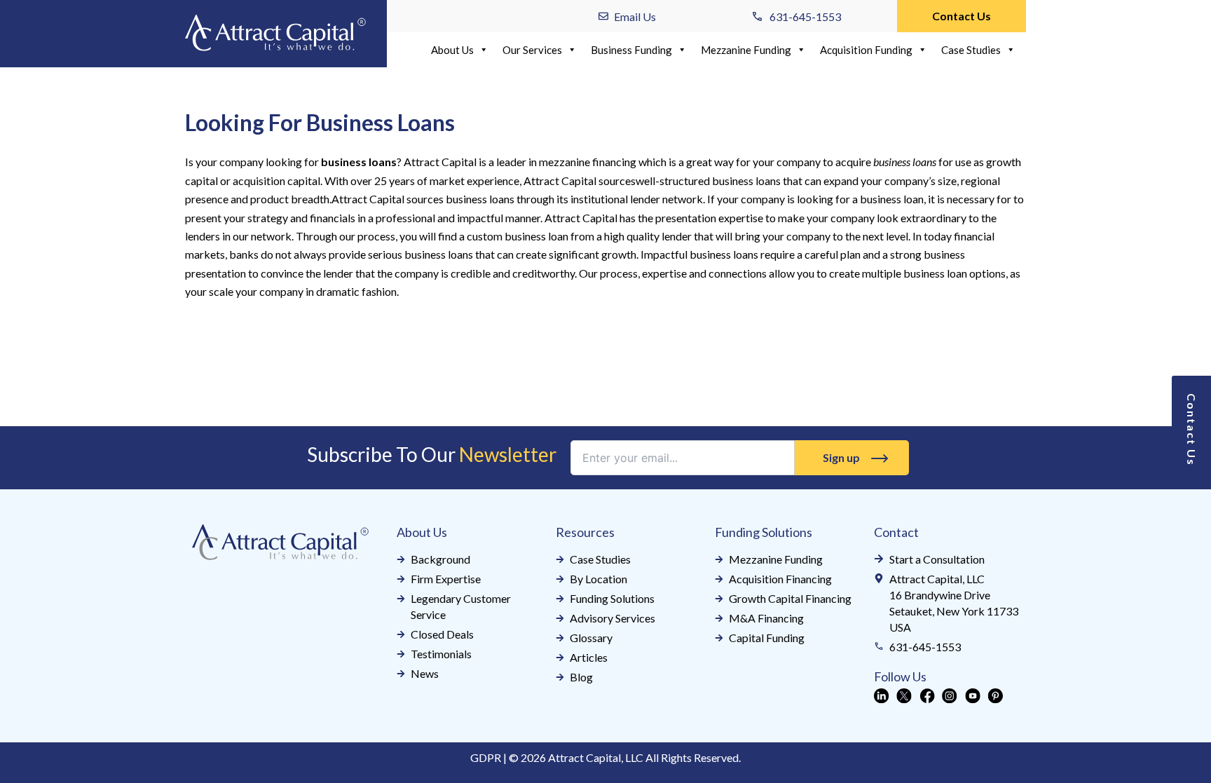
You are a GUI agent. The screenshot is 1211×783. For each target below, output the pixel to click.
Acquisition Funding (866, 49)
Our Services (532, 49)
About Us (452, 49)
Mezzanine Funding (746, 49)
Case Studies (971, 49)
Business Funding (631, 49)
